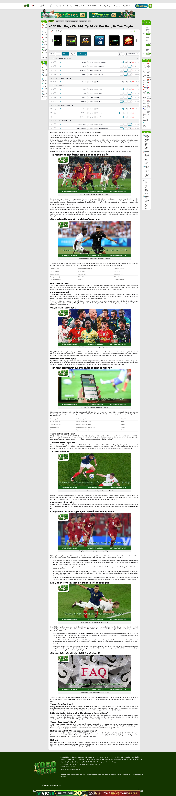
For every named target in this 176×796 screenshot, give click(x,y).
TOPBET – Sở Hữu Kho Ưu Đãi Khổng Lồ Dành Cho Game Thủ (147, 202)
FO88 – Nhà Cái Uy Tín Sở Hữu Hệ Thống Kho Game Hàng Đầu (147, 157)
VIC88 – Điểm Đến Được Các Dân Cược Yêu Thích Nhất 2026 (147, 186)
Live (59, 54)
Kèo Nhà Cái (60, 6)
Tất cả (52, 54)
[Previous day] (122, 54)
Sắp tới (73, 54)
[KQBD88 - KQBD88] (26, 6)
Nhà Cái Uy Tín (80, 6)
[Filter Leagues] (119, 54)
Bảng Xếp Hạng (105, 6)
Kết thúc (65, 54)
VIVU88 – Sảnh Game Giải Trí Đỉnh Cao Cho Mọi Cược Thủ (147, 172)
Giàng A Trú (57, 785)
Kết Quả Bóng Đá (65, 757)
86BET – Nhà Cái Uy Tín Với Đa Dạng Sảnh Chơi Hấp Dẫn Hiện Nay (147, 142)
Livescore (117, 6)
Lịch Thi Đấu (92, 6)
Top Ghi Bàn (127, 6)
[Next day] (137, 54)
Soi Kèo (69, 6)
